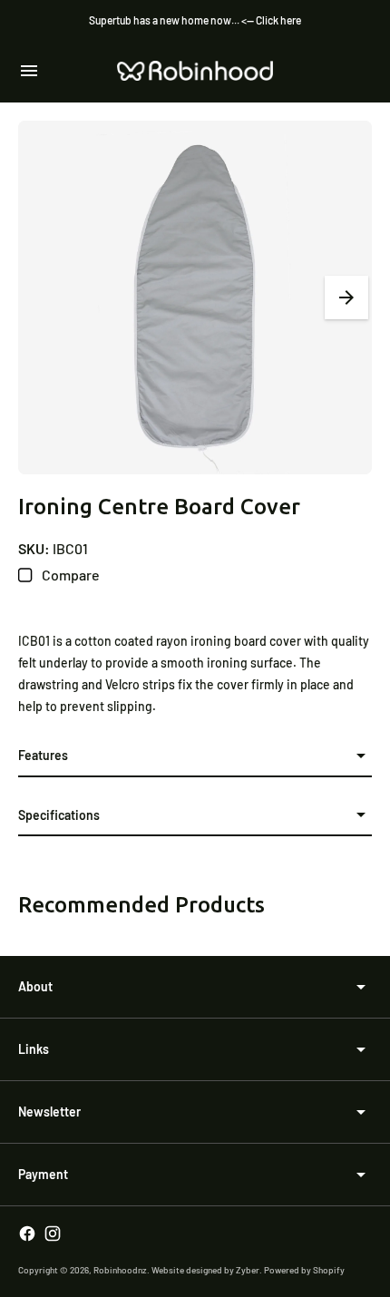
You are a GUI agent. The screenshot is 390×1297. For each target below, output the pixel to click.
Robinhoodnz (120, 1269)
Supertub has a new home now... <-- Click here (195, 20)
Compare (69, 574)
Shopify (329, 1269)
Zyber (247, 1269)
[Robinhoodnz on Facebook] (27, 1233)
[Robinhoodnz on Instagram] (53, 1233)
